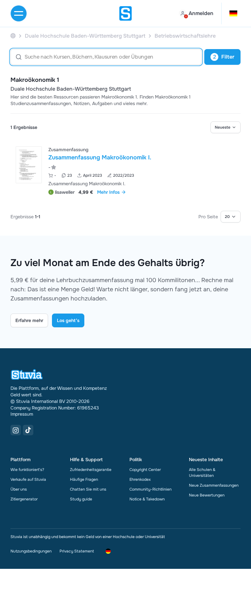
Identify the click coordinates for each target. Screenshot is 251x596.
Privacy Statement (76, 551)
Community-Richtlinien (150, 489)
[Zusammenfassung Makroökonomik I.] (29, 164)
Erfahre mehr (29, 320)
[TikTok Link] (28, 430)
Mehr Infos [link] (108, 192)
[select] (225, 127)
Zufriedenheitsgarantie (90, 469)
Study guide (81, 499)
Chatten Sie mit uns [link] (88, 489)
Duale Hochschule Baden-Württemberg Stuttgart (70, 89)
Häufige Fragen (84, 479)
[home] (125, 13)
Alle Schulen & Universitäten (202, 472)
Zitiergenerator (24, 499)
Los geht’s (68, 320)
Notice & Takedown (147, 499)
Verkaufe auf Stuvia (28, 479)
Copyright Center (145, 469)
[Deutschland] (13, 35)
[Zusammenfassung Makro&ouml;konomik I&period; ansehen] (125, 170)
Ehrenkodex (140, 479)
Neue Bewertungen (207, 495)
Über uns (18, 489)
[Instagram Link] (15, 430)
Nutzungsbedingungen (31, 551)
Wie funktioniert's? (27, 469)
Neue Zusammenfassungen (214, 485)
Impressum (21, 414)
